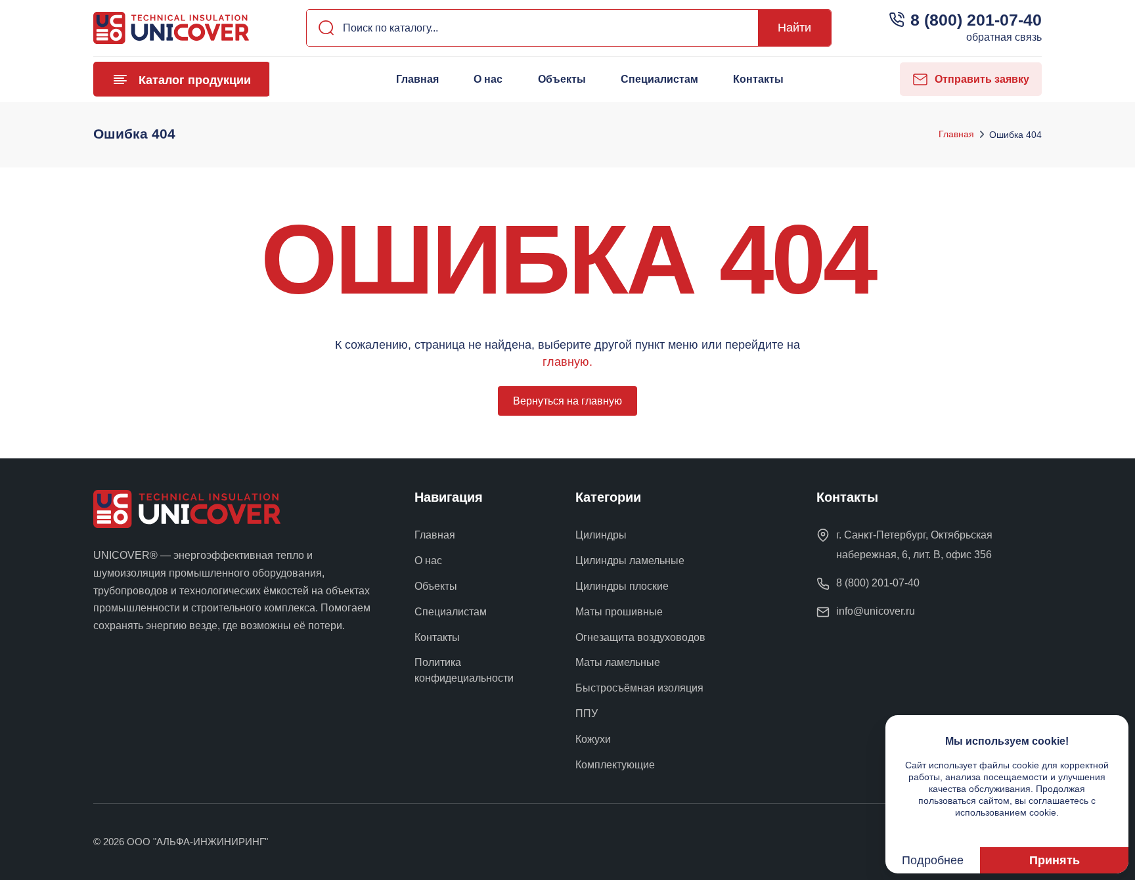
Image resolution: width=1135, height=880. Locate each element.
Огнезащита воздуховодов (640, 637)
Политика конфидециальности (464, 670)
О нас (488, 79)
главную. (567, 361)
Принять (1054, 860)
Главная (417, 79)
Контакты (758, 79)
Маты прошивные (619, 611)
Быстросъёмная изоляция (639, 687)
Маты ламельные (617, 662)
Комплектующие (615, 764)
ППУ (586, 713)
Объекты (561, 79)
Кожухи (593, 739)
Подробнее (933, 860)
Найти (794, 27)
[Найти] (322, 28)
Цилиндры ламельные (629, 560)
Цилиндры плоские (622, 586)
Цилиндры (601, 534)
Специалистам (659, 79)
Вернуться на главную (567, 401)
